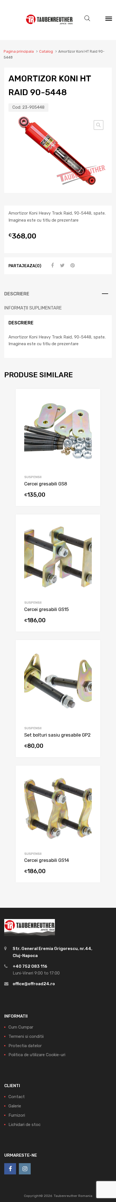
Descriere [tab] (16, 293)
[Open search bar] (87, 18)
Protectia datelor (25, 1045)
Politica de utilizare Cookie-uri (36, 1054)
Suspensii (32, 477)
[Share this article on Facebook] (51, 265)
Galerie (14, 1106)
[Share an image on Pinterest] (71, 265)
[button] (98, 125)
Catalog (46, 51)
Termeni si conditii (26, 1036)
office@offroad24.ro (34, 983)
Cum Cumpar (20, 1027)
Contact (16, 1096)
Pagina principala (19, 51)
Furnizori (16, 1115)
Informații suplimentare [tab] (33, 308)
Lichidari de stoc (24, 1124)
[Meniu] (108, 20)
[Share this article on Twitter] (61, 265)
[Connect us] (10, 1168)
